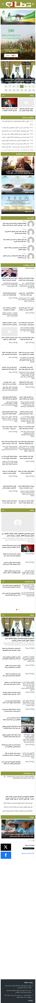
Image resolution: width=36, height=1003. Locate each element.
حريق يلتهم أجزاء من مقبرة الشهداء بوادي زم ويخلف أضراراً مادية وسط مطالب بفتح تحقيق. (9, 474)
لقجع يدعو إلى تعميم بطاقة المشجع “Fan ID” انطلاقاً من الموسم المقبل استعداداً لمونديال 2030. (9, 111)
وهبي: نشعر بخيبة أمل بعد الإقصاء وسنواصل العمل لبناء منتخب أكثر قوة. (11, 556)
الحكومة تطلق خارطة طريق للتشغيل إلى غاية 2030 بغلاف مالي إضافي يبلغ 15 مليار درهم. (9, 400)
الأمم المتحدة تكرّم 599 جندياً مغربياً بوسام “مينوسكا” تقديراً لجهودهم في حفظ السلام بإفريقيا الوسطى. (26, 325)
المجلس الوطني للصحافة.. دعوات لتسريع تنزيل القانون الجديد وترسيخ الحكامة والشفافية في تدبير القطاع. (26, 415)
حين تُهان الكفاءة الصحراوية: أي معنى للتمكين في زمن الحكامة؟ (14, 257)
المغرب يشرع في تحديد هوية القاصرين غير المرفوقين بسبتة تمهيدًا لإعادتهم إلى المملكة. (26, 354)
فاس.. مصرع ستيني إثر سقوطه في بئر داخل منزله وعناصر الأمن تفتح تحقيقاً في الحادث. (9, 385)
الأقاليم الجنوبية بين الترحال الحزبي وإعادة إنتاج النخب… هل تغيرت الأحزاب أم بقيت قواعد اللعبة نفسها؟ (14, 225)
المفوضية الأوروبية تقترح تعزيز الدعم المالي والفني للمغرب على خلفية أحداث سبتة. (11, 763)
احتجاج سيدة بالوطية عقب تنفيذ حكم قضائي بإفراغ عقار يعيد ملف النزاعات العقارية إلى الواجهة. (26, 370)
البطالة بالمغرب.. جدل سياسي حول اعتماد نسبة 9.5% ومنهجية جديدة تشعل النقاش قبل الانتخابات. (26, 296)
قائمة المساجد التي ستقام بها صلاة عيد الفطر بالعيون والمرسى (11, 602)
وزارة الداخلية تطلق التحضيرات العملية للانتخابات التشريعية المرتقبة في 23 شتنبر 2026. (9, 414)
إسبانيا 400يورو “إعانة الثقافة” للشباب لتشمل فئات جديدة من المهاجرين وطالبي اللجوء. (12, 587)
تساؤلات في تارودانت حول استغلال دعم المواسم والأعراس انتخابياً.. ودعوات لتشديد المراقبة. (9, 311)
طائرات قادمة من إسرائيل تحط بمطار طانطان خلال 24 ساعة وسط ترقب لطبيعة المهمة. (26, 503)
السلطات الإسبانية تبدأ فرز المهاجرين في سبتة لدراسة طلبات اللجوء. (11, 719)
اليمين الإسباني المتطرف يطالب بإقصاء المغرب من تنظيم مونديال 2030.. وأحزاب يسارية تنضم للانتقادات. (9, 340)
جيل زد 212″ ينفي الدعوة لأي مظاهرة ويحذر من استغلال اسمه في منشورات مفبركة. (26, 310)
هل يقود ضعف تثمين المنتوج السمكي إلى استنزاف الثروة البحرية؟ (15, 232)
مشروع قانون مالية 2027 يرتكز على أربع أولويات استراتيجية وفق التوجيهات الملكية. (26, 443)
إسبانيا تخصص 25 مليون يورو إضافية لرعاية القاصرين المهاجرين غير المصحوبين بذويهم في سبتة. (11, 746)
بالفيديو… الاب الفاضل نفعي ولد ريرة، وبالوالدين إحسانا (12, 594)
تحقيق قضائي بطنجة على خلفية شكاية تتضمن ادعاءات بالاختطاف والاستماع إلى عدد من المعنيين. (26, 474)
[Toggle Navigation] (33, 4)
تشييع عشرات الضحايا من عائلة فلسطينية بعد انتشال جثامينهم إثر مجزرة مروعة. (11, 755)
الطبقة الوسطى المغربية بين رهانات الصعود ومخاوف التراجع (15, 249)
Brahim (24, 221)
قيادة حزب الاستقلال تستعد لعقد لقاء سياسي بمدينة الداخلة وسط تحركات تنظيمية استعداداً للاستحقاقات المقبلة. (26, 459)
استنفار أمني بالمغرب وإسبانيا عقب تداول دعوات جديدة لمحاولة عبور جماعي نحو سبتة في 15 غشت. (9, 504)
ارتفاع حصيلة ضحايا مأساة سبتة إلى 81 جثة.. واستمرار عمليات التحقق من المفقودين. (9, 443)
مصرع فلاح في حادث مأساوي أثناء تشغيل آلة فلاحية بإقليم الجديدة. (9, 369)
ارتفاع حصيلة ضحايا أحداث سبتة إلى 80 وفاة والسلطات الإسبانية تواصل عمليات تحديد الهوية (26, 340)
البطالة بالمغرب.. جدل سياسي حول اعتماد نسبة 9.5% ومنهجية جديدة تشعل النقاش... (18, 996)
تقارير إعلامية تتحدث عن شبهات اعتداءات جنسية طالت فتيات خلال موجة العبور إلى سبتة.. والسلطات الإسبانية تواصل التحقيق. (11, 685)
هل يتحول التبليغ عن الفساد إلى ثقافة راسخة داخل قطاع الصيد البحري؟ (14, 241)
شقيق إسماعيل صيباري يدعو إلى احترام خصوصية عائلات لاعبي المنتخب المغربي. (11, 564)
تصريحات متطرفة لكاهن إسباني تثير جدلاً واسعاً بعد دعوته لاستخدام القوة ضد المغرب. (26, 488)
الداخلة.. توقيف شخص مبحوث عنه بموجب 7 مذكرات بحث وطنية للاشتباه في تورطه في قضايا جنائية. (9, 429)
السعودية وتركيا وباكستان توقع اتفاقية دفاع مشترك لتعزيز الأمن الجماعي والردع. (9, 295)
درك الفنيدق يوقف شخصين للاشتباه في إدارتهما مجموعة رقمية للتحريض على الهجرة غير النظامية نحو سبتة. (26, 400)
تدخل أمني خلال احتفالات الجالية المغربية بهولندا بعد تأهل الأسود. (11, 572)
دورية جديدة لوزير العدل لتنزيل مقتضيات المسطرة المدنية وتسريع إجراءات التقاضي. (9, 280)
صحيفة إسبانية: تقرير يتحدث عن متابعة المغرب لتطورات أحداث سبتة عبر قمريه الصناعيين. (9, 458)
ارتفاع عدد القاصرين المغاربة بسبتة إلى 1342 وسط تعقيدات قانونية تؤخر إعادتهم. (9, 325)
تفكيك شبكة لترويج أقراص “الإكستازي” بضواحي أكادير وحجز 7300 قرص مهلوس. (9, 488)
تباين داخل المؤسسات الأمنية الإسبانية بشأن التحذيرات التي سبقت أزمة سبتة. (9, 354)
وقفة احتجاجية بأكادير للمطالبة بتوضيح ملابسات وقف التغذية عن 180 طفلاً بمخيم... (18, 987)
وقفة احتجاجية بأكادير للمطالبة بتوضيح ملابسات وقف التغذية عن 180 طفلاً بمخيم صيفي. (26, 280)
